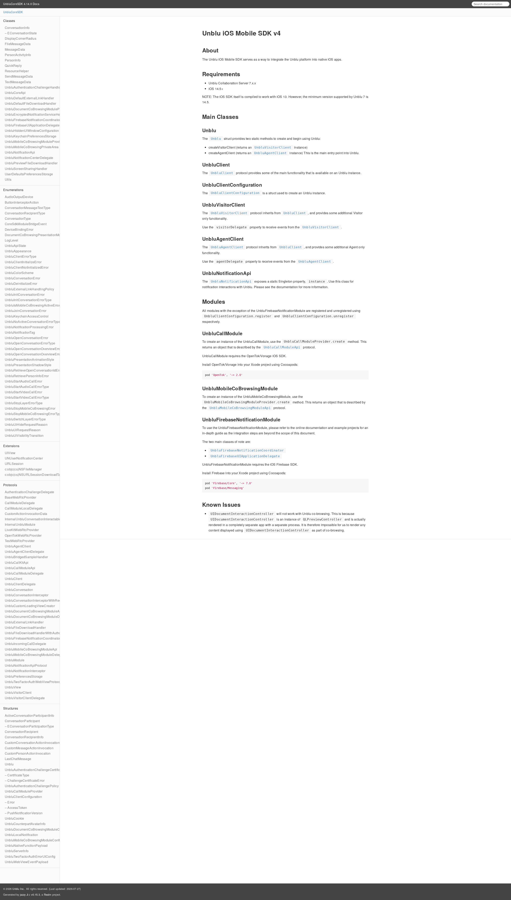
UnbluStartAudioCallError (23, 381)
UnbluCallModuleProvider (24, 791)
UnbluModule (14, 660)
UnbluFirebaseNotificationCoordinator (32, 119)
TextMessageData (18, 82)
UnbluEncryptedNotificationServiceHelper (35, 114)
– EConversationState (21, 33)
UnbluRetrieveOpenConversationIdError (34, 370)
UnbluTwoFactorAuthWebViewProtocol (33, 681)
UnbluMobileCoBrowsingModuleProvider (34, 141)
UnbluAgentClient (18, 546)
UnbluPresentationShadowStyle (28, 365)
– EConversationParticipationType (29, 726)
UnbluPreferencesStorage (24, 676)
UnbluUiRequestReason (23, 430)
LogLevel (11, 240)
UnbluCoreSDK (13, 12)
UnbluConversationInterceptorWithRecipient (37, 600)
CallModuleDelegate (20, 503)
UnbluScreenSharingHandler (26, 168)
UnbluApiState (15, 245)
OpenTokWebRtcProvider (23, 535)
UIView (10, 452)
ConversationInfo (17, 27)
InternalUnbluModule (20, 524)
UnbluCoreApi (15, 92)
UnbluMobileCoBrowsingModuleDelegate (35, 654)
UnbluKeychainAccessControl (27, 316)
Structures (10, 708)
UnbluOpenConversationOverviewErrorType (37, 354)
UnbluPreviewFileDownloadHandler (31, 163)
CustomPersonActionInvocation (28, 753)
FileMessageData (18, 43)
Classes (9, 20)
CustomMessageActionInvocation (29, 748)
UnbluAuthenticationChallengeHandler (33, 87)
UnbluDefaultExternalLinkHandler (29, 98)
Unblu (9, 764)
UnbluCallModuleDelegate (24, 573)
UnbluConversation (19, 589)
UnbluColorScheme (19, 272)
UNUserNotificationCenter (24, 458)
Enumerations (13, 189)
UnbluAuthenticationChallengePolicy (32, 786)
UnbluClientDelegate (20, 584)
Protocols (10, 485)
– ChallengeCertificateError (25, 780)
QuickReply (13, 65)
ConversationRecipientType (25, 213)
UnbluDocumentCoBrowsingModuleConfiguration (41, 829)
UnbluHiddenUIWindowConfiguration (32, 130)
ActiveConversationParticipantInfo (29, 715)
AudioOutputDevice (19, 196)
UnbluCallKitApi (16, 562)
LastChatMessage (18, 758)
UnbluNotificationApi (20, 152)
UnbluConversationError (22, 278)
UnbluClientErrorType (20, 256)
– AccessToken (16, 807)
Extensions (11, 446)
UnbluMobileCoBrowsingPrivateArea (31, 147)
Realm (47, 894)
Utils (8, 179)
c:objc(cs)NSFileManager (23, 469)
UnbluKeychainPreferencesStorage (30, 136)
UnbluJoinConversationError (25, 310)
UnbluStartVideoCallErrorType (27, 397)
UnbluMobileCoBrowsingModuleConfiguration (38, 840)
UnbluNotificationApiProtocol (26, 665)
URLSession (14, 463)
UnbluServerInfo (17, 851)
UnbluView (13, 687)
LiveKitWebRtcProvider (22, 529)
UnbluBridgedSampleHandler (26, 557)
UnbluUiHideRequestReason (26, 424)
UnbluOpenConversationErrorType (30, 343)
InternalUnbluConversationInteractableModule (38, 519)
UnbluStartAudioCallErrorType (27, 386)
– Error (10, 802)
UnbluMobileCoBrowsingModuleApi (31, 649)
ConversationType (18, 218)
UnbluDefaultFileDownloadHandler (30, 103)
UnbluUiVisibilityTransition (24, 435)
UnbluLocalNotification (21, 834)
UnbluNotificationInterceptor (25, 670)
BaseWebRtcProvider (20, 497)
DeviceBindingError (19, 229)
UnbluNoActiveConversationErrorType (32, 321)
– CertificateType (17, 775)
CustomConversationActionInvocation (32, 742)
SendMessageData (19, 76)
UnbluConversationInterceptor (27, 595)
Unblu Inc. (18, 889)
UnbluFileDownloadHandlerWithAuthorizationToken (42, 633)
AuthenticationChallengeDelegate (29, 492)
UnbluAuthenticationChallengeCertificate (34, 769)
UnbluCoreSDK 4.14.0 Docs (21, 4)
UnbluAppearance (18, 251)
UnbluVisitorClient (18, 692)
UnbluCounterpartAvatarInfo (25, 823)
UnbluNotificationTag (20, 332)
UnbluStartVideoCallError (23, 392)
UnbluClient (13, 578)
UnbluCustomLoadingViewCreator (30, 605)
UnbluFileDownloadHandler (25, 627)
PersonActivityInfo (18, 54)
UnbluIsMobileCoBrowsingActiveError (32, 305)
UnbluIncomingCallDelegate (25, 643)
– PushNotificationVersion (24, 813)
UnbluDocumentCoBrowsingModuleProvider (37, 109)
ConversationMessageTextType (27, 207)
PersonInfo (13, 60)
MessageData (15, 49)
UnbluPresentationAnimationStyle (29, 359)
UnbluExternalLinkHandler (24, 622)
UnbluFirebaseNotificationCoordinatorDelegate (39, 638)
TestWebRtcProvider (20, 540)
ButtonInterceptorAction (22, 202)
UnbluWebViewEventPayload (26, 862)
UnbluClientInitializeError (23, 262)
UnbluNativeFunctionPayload (26, 845)
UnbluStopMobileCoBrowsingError (30, 408)
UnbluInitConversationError (25, 294)
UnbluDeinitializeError (21, 283)
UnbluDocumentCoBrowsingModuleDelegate (37, 616)
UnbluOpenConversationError (26, 337)
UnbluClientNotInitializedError (27, 267)
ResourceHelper (17, 71)
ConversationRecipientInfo (24, 737)
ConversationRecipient (21, 731)
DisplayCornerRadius (20, 38)
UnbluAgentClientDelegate (24, 551)
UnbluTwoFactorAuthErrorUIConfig (30, 856)
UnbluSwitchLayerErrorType (25, 419)
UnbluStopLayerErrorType (24, 403)
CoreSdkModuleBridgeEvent (26, 224)
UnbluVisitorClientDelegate (25, 698)
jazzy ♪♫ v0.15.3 (30, 894)
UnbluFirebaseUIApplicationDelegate (32, 125)
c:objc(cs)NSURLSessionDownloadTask (34, 474)
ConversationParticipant (22, 721)
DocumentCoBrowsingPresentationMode (34, 235)
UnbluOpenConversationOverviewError (33, 348)
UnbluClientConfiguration (23, 796)
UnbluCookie (14, 818)
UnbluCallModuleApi (20, 568)
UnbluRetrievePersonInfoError (27, 376)
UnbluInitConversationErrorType (28, 300)
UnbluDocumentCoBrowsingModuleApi (33, 611)
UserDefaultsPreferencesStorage (29, 174)
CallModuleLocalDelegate (24, 508)
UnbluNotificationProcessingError (29, 327)
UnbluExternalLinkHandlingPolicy (29, 289)
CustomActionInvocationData (26, 513)
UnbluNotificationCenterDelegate (29, 157)
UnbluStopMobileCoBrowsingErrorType (33, 413)
